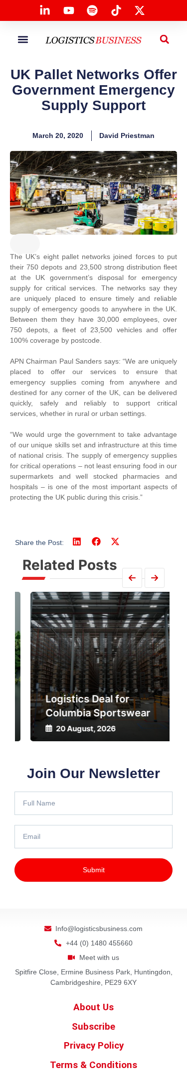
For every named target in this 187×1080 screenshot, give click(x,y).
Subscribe (93, 1026)
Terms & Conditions (93, 1065)
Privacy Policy (94, 1045)
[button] (22, 39)
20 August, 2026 (74, 728)
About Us (93, 1007)
